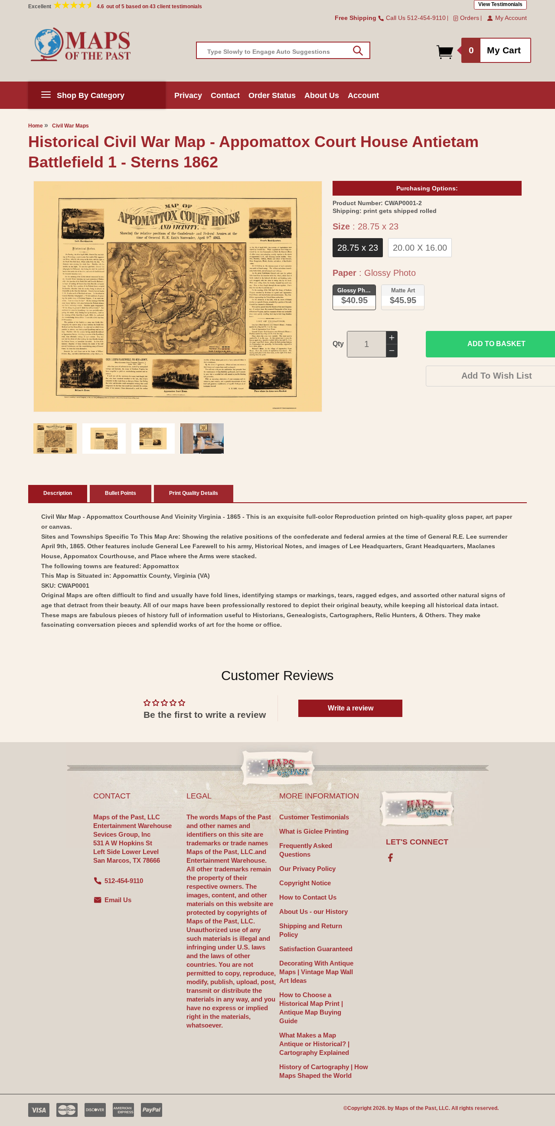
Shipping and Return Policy (310, 930)
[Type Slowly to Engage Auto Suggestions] (358, 51)
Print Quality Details (193, 493)
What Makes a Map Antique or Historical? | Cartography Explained (314, 1043)
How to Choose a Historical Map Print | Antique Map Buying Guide (311, 1008)
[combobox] (283, 50)
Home (35, 126)
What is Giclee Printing (314, 831)
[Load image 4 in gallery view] (202, 438)
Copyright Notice (305, 883)
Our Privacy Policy (307, 868)
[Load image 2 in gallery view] (104, 438)
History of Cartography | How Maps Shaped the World (323, 1071)
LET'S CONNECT (417, 842)
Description (57, 493)
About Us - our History (313, 911)
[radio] (358, 247)
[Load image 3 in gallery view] (153, 438)
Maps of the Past (415, 1108)
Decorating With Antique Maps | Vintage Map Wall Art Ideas (316, 971)
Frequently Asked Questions (305, 850)
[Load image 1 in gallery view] (55, 438)
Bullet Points (120, 493)
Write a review (350, 708)
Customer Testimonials (314, 817)
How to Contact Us (307, 897)
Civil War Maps (70, 126)
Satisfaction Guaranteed (316, 949)
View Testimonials (500, 4)
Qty (338, 343)
